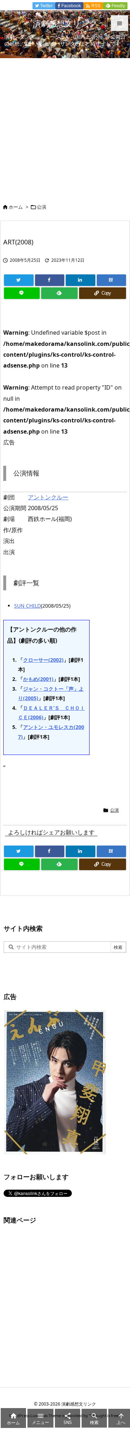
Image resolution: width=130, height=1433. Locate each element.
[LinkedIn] (80, 280)
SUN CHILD (27, 605)
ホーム (16, 207)
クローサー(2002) (43, 659)
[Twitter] (19, 280)
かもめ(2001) (38, 679)
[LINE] (22, 293)
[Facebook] (50, 280)
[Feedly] (59, 293)
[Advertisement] (65, 127)
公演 (41, 207)
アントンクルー (48, 497)
